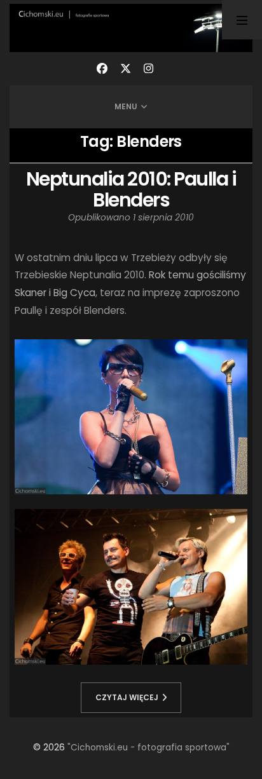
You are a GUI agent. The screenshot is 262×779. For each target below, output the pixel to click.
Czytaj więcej (126, 697)
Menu (125, 106)
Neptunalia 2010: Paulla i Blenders (131, 189)
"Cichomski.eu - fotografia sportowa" (148, 748)
